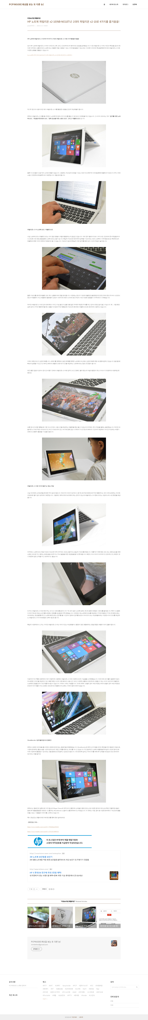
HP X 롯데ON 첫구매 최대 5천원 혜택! (46, 872)
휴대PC (46, 989)
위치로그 (125, 4)
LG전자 (92, 995)
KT (53, 989)
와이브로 (100, 992)
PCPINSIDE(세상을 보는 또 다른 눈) (26, 4)
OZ (92, 985)
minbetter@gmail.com (39, 944)
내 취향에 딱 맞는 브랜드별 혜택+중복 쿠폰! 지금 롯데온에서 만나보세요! (56, 875)
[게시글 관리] (36, 889)
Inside (84, 995)
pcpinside (67, 985)
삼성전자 (62, 995)
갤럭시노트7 (84, 985)
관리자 (81, 1017)
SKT (51, 985)
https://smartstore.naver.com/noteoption (45, 853)
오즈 (85, 989)
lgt (98, 989)
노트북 (78, 989)
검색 (137, 987)
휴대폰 (77, 995)
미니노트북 (66, 992)
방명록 (135, 4)
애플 (54, 995)
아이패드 (82, 992)
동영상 (92, 989)
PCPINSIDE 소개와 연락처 (17, 985)
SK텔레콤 (99, 985)
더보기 (44, 999)
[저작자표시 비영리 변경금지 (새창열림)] (51, 889)
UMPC (58, 985)
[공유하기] (34, 889)
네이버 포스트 (113, 4)
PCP (75, 985)
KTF (45, 985)
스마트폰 (91, 992)
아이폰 (46, 992)
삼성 (74, 992)
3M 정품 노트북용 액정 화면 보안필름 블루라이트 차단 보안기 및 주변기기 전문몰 (59, 859)
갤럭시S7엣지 (55, 992)
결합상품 (60, 989)
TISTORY (74, 1017)
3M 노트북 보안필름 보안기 (41, 856)
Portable (47, 995)
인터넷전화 (69, 989)
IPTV (70, 995)
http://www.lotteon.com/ (39, 869)
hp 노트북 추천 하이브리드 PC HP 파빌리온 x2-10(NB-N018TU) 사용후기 (49, 55)
